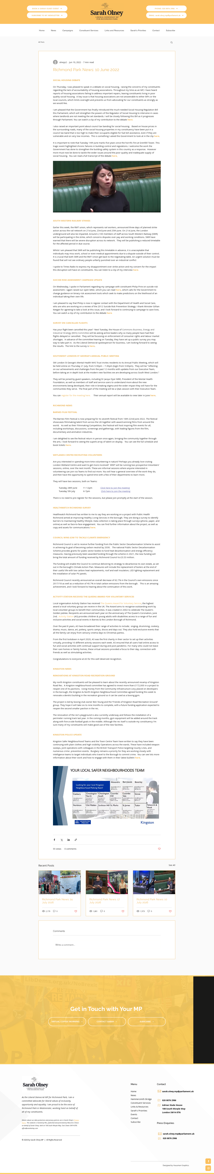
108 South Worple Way (173, 1108)
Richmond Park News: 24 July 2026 (57, 901)
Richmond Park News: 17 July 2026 (104, 901)
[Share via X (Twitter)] (61, 839)
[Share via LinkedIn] (68, 839)
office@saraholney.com (30, 1128)
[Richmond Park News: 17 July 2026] (107, 882)
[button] (67, 29)
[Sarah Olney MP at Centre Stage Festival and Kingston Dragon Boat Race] (60, 882)
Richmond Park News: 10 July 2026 (152, 901)
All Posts (41, 42)
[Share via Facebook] (54, 839)
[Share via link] (75, 839)
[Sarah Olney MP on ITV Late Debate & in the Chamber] (154, 882)
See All (172, 865)
